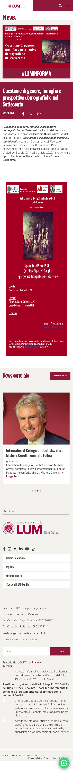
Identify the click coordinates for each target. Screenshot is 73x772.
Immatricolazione (16, 558)
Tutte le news (60, 376)
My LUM (10, 567)
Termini (7, 666)
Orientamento (14, 576)
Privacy (36, 662)
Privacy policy (50, 758)
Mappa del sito (35, 758)
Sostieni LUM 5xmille (17, 584)
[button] (32, 491)
